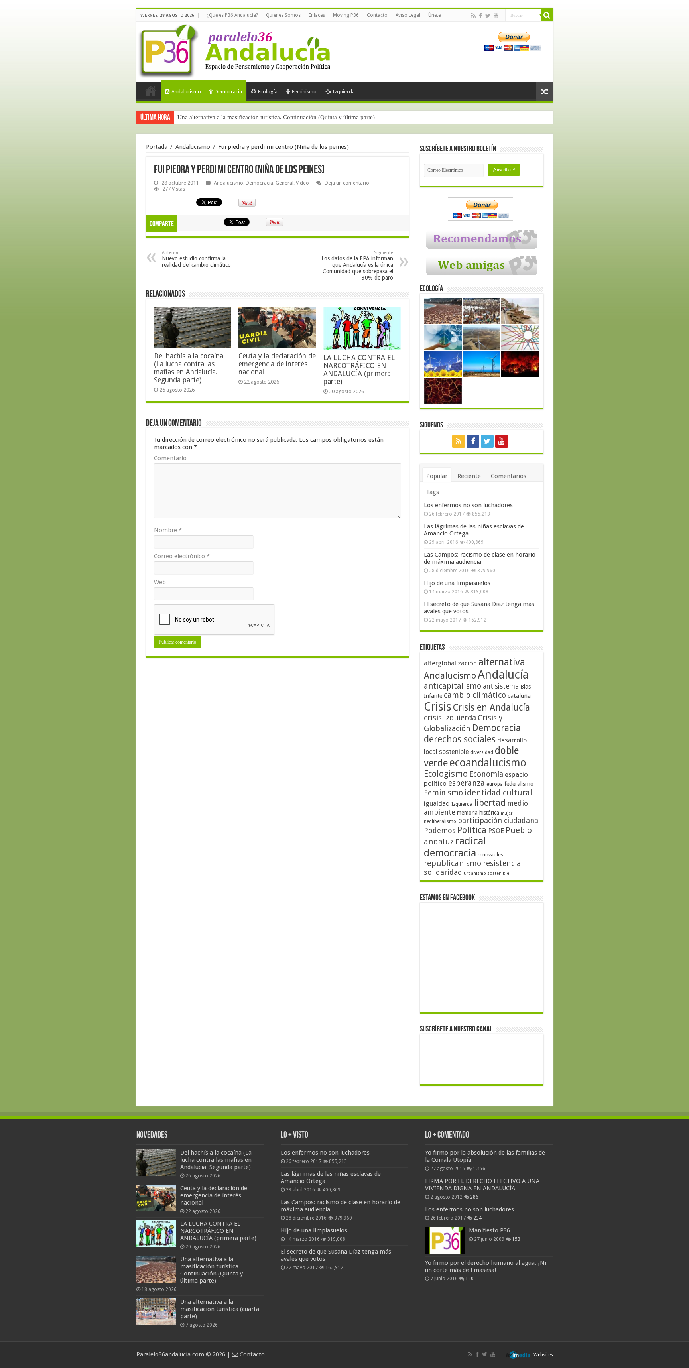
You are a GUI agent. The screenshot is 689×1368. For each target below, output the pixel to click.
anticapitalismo (452, 686)
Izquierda (344, 91)
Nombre (168, 530)
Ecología (268, 91)
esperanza (466, 783)
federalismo (518, 784)
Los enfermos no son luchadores (468, 505)
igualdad (437, 803)
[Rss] (473, 15)
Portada (150, 90)
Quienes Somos (283, 15)
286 (474, 1197)
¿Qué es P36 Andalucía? (232, 15)
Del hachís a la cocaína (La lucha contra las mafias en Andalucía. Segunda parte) (188, 368)
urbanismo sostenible (486, 873)
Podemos (440, 830)
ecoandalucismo (487, 762)
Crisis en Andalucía (491, 707)
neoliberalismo (440, 821)
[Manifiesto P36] (445, 1240)
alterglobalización (450, 663)
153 (516, 1239)
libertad (490, 802)
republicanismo (452, 863)
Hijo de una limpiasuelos (457, 583)
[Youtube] (496, 15)
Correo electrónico (182, 556)
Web (160, 582)
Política (471, 830)
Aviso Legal (408, 15)
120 (469, 1278)
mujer (506, 813)
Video (302, 183)
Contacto (377, 15)
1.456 (479, 1168)
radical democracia (455, 847)
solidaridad (443, 872)
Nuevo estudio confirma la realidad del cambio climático (196, 259)
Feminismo (304, 91)
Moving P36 (346, 15)
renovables (490, 855)
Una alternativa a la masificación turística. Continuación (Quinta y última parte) (276, 117)
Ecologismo (446, 774)
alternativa (501, 662)
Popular (436, 476)
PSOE (496, 831)
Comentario (170, 458)
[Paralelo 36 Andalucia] (236, 49)
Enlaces (317, 15)
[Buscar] (547, 15)
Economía (486, 774)
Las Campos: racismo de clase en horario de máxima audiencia (479, 558)
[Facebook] (480, 15)
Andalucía (503, 674)
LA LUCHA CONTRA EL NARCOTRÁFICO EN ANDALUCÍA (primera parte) (359, 370)
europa (494, 784)
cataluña (519, 695)
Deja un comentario (347, 183)
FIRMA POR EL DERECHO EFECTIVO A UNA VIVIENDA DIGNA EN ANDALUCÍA (482, 1184)
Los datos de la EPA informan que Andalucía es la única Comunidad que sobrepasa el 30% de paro (357, 265)
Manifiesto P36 (489, 1230)
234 (477, 1218)
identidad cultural (498, 792)
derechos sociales (460, 739)
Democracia (228, 91)
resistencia (502, 863)
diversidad (481, 752)
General (284, 183)
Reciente (469, 476)
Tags (432, 492)
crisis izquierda (450, 717)
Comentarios (508, 476)
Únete (434, 15)
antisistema (501, 686)
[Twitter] (487, 15)
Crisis (437, 706)
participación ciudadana (498, 820)
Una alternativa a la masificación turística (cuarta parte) (219, 1309)
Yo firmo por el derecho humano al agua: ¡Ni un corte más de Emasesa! (485, 1266)
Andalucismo (186, 91)
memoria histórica (478, 812)
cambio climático (475, 695)
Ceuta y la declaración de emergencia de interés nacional (277, 364)
